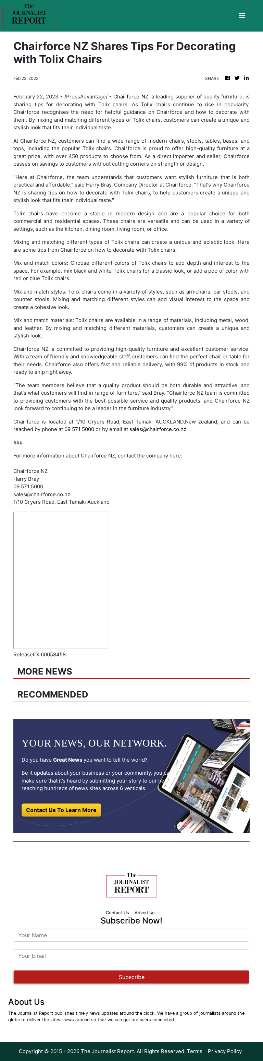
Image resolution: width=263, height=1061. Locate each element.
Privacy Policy (225, 1051)
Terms (194, 1051)
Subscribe (132, 977)
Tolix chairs (28, 213)
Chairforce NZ (130, 96)
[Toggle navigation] (242, 15)
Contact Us (117, 912)
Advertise (144, 912)
